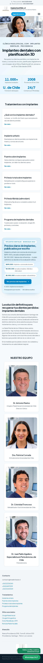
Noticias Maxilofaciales (10, 623)
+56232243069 (7, 589)
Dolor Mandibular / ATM (10, 621)
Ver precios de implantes (17, 281)
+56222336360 (7, 583)
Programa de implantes (10, 606)
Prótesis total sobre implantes (12, 603)
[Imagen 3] (23, 35)
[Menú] (39, 14)
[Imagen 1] (19, 35)
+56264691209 (7, 586)
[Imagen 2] (21, 35)
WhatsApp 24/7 (30, 657)
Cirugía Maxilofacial (8, 615)
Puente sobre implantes (10, 601)
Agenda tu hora (18, 14)
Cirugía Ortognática (9, 618)
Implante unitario (8, 598)
